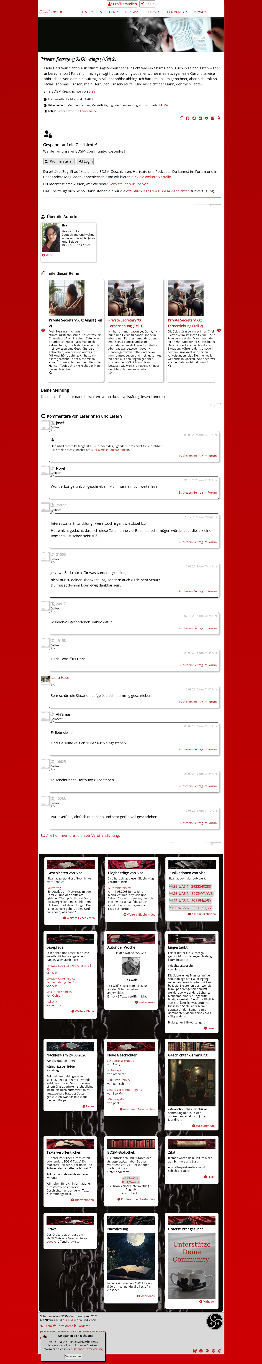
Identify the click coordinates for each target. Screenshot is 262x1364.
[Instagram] (200, 1351)
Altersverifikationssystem (108, 450)
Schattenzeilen (50, 11)
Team (48, 1326)
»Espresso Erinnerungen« (124, 1090)
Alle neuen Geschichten (139, 1109)
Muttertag (54, 888)
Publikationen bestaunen (138, 1199)
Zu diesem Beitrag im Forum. (198, 456)
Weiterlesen (147, 1002)
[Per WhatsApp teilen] (212, 118)
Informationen (84, 1200)
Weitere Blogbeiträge (141, 915)
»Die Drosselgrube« (120, 1061)
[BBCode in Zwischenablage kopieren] (218, 118)
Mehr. (167, 105)
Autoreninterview (119, 888)
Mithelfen (209, 1301)
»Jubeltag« (114, 1070)
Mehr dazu (147, 1296)
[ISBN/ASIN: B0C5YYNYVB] (191, 893)
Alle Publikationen (204, 914)
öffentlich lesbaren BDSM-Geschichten (158, 191)
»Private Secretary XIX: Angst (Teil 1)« (69, 967)
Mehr (49, 255)
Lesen (211, 1028)
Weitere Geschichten (81, 918)
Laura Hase (60, 677)
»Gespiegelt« (115, 1099)
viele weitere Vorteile (154, 176)
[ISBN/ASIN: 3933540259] (190, 900)
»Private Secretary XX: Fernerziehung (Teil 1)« (62, 980)
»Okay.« (52, 1002)
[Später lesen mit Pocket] (206, 118)
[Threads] (219, 1351)
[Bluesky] (194, 1351)
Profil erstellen (124, 3)
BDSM (69, 1320)
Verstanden (73, 1356)
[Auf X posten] (193, 118)
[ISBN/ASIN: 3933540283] (190, 886)
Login (150, 3)
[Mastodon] (206, 1351)
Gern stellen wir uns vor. (129, 184)
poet (50, 1241)
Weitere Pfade (84, 1011)
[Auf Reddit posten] (199, 118)
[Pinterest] (213, 1351)
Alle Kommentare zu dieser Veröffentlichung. (82, 835)
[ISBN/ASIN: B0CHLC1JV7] (190, 907)
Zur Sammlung (205, 1126)
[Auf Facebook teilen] (187, 118)
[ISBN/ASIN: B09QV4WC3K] (131, 1182)
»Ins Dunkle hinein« (60, 992)
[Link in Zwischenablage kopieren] (181, 118)
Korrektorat (64, 1326)
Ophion (57, 996)
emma (56, 1005)
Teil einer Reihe (86, 111)
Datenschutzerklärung (88, 1349)
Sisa (92, 91)
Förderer (83, 1326)
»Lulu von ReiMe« (118, 1080)
